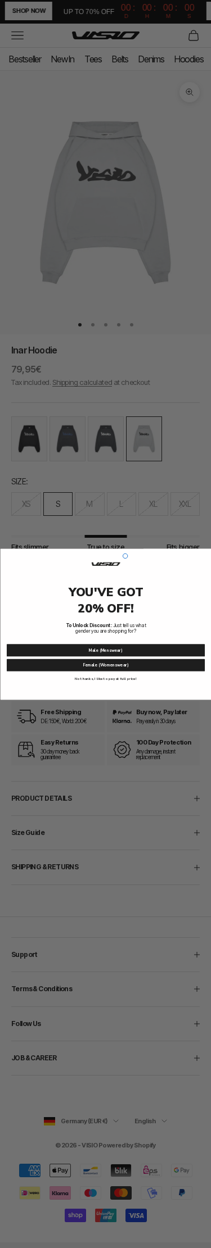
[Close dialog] (125, 555)
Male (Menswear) (105, 650)
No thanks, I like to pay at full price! (105, 678)
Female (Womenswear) (105, 665)
